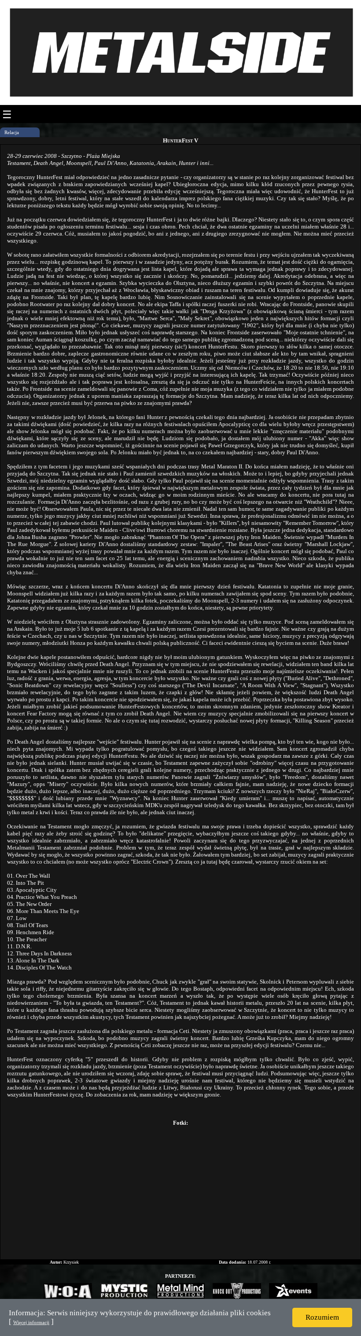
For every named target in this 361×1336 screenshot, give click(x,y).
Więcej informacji (31, 1322)
